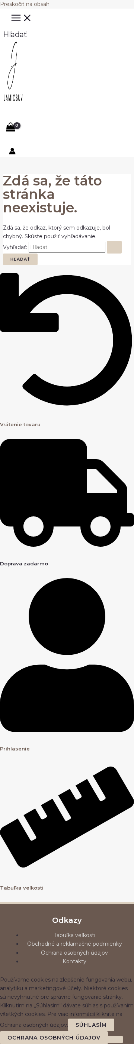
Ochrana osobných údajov (74, 952)
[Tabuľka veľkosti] (67, 869)
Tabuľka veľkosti (22, 888)
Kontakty (74, 961)
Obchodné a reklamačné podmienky (74, 943)
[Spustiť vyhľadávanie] (114, 247)
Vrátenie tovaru (20, 424)
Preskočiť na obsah (25, 4)
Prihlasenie (15, 749)
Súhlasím (91, 1025)
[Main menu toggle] (21, 18)
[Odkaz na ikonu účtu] (12, 152)
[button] (15, 34)
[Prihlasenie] (67, 730)
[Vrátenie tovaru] (67, 405)
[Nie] (115, 1039)
